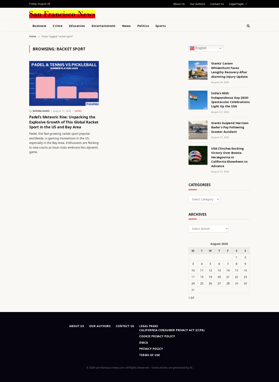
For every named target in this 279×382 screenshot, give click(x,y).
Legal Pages (236, 4)
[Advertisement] (149, 13)
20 (219, 277)
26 (210, 283)
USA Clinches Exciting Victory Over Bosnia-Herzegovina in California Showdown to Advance (229, 157)
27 (219, 283)
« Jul (191, 297)
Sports (160, 26)
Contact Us (217, 4)
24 (193, 283)
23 (245, 277)
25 (201, 283)
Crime (57, 26)
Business (39, 26)
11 (201, 270)
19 (210, 277)
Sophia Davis (41, 110)
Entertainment (104, 26)
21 (228, 277)
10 (193, 270)
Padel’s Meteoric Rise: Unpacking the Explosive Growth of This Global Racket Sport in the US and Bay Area (63, 121)
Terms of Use (149, 355)
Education (77, 26)
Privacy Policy (151, 349)
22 (236, 277)
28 (228, 283)
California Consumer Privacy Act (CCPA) (172, 330)
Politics (143, 26)
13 (219, 270)
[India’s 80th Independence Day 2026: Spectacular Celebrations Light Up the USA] (198, 100)
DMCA (143, 342)
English (200, 48)
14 (228, 270)
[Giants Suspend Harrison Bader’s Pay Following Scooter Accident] (198, 129)
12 (210, 270)
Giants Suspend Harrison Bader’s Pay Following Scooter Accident (230, 127)
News (126, 26)
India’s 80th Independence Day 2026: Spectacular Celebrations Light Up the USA (230, 99)
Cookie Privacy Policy (157, 336)
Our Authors (197, 4)
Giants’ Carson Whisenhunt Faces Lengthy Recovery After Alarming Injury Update (229, 69)
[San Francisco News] (62, 14)
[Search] (248, 25)
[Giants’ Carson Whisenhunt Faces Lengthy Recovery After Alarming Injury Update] (198, 70)
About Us (179, 4)
